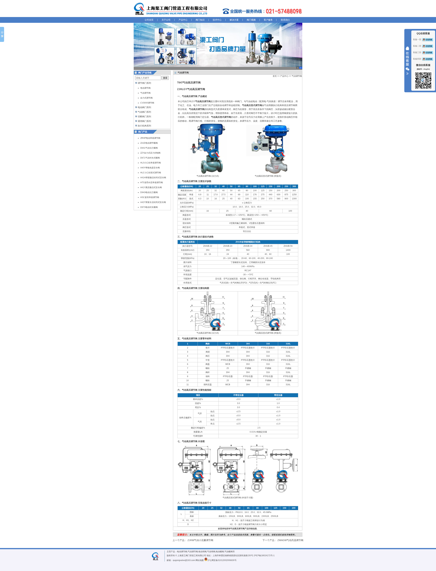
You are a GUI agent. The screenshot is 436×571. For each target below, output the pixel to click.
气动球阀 (211, 551)
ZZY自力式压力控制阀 (150, 153)
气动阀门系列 (144, 112)
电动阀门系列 (144, 107)
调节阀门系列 (144, 83)
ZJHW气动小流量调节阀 (200, 540)
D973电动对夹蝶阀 (149, 207)
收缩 (407, 60)
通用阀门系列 (144, 121)
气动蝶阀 (228, 551)
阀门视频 (251, 20)
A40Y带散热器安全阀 (150, 167)
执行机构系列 (144, 125)
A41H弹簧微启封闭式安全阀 (153, 177)
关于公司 (166, 20)
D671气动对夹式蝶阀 (150, 158)
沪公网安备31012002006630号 (222, 560)
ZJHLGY (199, 101)
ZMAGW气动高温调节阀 (290, 540)
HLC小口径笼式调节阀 (150, 172)
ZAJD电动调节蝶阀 (149, 143)
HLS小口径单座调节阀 (150, 163)
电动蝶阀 (220, 551)
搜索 (165, 78)
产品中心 (183, 20)
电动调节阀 (145, 88)
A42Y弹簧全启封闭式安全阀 (153, 202)
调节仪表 (282, 101)
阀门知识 (200, 20)
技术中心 (217, 20)
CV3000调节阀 (147, 103)
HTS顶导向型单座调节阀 (151, 182)
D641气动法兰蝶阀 (149, 148)
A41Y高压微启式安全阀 (151, 187)
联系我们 (285, 20)
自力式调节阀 (146, 98)
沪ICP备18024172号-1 (264, 555)
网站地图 (200, 560)
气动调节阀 (145, 93)
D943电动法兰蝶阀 (149, 192)
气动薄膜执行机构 (273, 105)
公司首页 (149, 20)
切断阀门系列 (144, 116)
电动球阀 (202, 551)
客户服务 (268, 20)
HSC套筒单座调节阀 (149, 197)
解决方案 (234, 20)
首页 (275, 76)
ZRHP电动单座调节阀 (150, 138)
